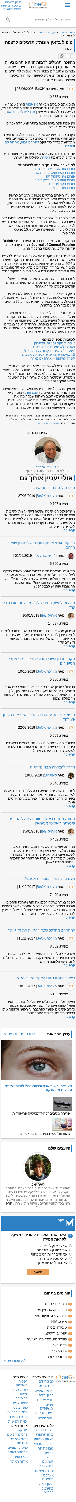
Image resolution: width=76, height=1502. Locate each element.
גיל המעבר (59, 1351)
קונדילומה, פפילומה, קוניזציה (47, 1339)
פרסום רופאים (17, 1434)
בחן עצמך (46, 1466)
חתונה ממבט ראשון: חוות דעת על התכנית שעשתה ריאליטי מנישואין (41, 821)
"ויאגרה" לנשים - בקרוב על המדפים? (49, 351)
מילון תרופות (13, 2)
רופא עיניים (46, 1417)
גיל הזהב (21, 1398)
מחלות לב (12, 142)
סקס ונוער (60, 1345)
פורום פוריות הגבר (62, 188)
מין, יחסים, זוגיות (46, 32)
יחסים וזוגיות (19, 1417)
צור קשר (22, 1430)
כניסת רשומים (18, 1447)
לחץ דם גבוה (30, 142)
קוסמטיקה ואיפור (20, 1391)
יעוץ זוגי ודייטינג (56, 1333)
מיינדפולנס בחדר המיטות (54, 488)
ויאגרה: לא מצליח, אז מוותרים (54, 347)
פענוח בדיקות (44, 1430)
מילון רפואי (46, 1484)
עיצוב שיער (20, 1403)
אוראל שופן (49, 615)
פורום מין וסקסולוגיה (60, 176)
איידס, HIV (59, 1321)
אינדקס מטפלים (48, 1477)
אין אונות (32, 104)
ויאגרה (45, 157)
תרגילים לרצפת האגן (20, 112)
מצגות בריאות (44, 1439)
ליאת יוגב (50, 775)
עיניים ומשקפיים (47, 1406)
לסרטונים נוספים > (19, 1034)
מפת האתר (20, 1457)
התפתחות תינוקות (46, 1455)
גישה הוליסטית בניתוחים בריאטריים (44, 1133)
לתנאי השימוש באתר (48, 423)
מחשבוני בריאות (11, 5)
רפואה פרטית (67, 32)
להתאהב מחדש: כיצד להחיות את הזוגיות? (41, 930)
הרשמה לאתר (18, 1452)
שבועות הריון (45, 1448)
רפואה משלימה (22, 1383)
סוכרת (69, 146)
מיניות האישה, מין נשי (52, 1310)
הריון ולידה (46, 1395)
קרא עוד (69, 530)
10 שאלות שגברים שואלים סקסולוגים (48, 354)
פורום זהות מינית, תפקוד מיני (54, 180)
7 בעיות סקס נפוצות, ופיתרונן (54, 343)
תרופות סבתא (44, 1444)
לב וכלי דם (46, 1381)
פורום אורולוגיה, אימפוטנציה (55, 169)
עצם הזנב (31, 392)
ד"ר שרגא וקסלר (45, 555)
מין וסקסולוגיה (57, 1357)
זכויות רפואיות (12, 9)
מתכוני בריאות (17, 1412)
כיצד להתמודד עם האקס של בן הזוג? (45, 978)
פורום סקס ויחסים (62, 184)
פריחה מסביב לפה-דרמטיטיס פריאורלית (41, 1113)
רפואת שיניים (44, 1390)
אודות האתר (19, 1461)
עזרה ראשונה (44, 1471)
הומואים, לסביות (55, 1304)
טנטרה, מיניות (57, 1327)
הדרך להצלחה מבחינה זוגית (52, 767)
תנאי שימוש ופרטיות (19, 1441)
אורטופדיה (46, 1386)
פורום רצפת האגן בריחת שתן (54, 172)
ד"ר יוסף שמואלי (47, 467)
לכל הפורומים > (15, 1361)
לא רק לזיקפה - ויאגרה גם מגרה (53, 358)
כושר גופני (20, 1407)
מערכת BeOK (47, 496)
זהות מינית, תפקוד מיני (51, 1315)
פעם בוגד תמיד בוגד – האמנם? (50, 879)
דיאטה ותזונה (44, 1413)
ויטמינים (48, 1461)
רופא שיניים (45, 1400)
